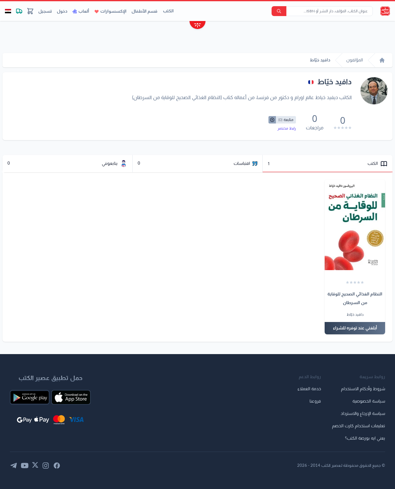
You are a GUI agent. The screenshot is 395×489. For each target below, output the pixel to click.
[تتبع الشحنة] (19, 11)
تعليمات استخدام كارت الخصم (358, 426)
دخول (62, 11)
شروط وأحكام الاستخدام (363, 389)
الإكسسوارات (113, 11)
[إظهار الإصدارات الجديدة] (197, 26)
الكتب (168, 11)
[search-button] (279, 11)
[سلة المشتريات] (30, 11)
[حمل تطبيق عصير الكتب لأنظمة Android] (29, 397)
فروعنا (315, 401)
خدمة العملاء (309, 389)
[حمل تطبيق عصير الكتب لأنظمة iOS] (71, 397)
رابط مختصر (286, 128)
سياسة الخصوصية (368, 401)
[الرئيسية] (382, 60)
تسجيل (45, 11)
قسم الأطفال (144, 11)
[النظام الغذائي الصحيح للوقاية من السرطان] (355, 224)
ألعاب (83, 11)
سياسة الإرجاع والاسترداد (363, 414)
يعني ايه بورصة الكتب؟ (365, 438)
